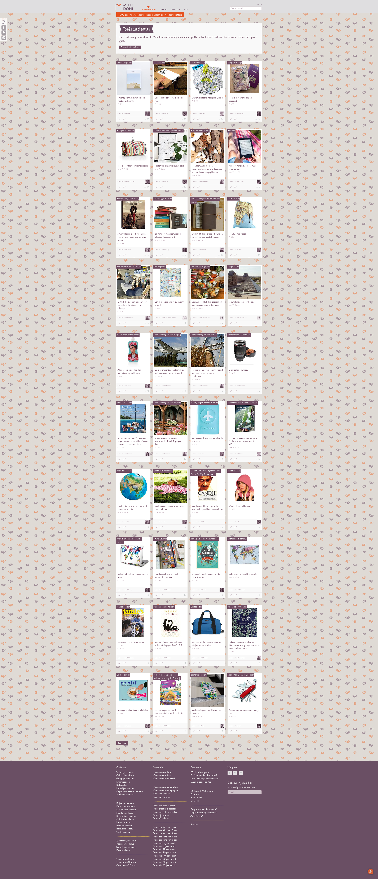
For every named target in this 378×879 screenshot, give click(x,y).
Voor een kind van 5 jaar (165, 840)
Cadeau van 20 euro (126, 865)
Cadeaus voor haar (162, 775)
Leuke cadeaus (123, 822)
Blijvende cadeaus (125, 803)
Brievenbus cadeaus (126, 816)
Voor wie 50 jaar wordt (164, 859)
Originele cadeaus (125, 819)
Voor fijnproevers (161, 815)
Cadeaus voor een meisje (165, 787)
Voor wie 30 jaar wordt (164, 852)
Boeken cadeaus (124, 825)
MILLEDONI (125, 7)
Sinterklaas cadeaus (125, 847)
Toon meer (122, 742)
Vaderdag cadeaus (125, 844)
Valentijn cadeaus (124, 772)
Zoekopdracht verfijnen (130, 47)
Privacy (194, 824)
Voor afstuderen (161, 818)
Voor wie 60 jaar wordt (164, 862)
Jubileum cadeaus (124, 794)
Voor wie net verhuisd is (165, 812)
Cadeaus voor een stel (164, 778)
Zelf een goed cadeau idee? (203, 775)
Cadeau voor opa (161, 793)
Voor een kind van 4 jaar (165, 836)
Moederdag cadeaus (126, 840)
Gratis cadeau (123, 832)
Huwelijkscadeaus (125, 788)
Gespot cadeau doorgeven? (203, 809)
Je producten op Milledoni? (203, 812)
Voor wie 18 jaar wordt (164, 846)
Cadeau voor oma (161, 797)
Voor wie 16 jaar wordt (164, 843)
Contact (194, 801)
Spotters (175, 9)
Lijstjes (164, 9)
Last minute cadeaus (126, 809)
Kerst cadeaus (123, 850)
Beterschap (122, 785)
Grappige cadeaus (125, 778)
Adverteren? (196, 816)
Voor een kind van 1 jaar (165, 827)
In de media (196, 797)
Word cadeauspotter (200, 772)
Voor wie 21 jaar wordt (164, 849)
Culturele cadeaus (125, 775)
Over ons (194, 794)
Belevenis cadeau (124, 828)
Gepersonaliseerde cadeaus (129, 791)
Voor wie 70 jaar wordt (164, 865)
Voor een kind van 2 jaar (165, 830)
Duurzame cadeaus (125, 806)
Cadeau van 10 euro (126, 862)
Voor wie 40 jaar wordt (164, 856)
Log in (259, 5)
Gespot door (124, 113)
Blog (186, 9)
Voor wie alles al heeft (164, 805)
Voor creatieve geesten (164, 809)
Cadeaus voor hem (162, 772)
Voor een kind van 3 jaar (165, 833)
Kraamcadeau (123, 782)
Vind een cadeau (148, 9)
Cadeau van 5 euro (125, 859)
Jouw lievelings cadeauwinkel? (205, 778)
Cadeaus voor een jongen (165, 790)
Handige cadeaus (124, 813)
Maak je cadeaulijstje (200, 782)
